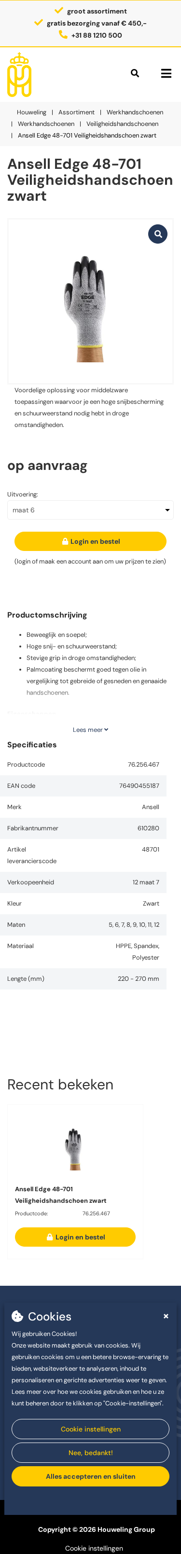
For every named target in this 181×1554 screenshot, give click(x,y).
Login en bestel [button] (94, 541)
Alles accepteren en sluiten (91, 1476)
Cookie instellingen (91, 1429)
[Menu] (166, 73)
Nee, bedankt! (91, 1452)
